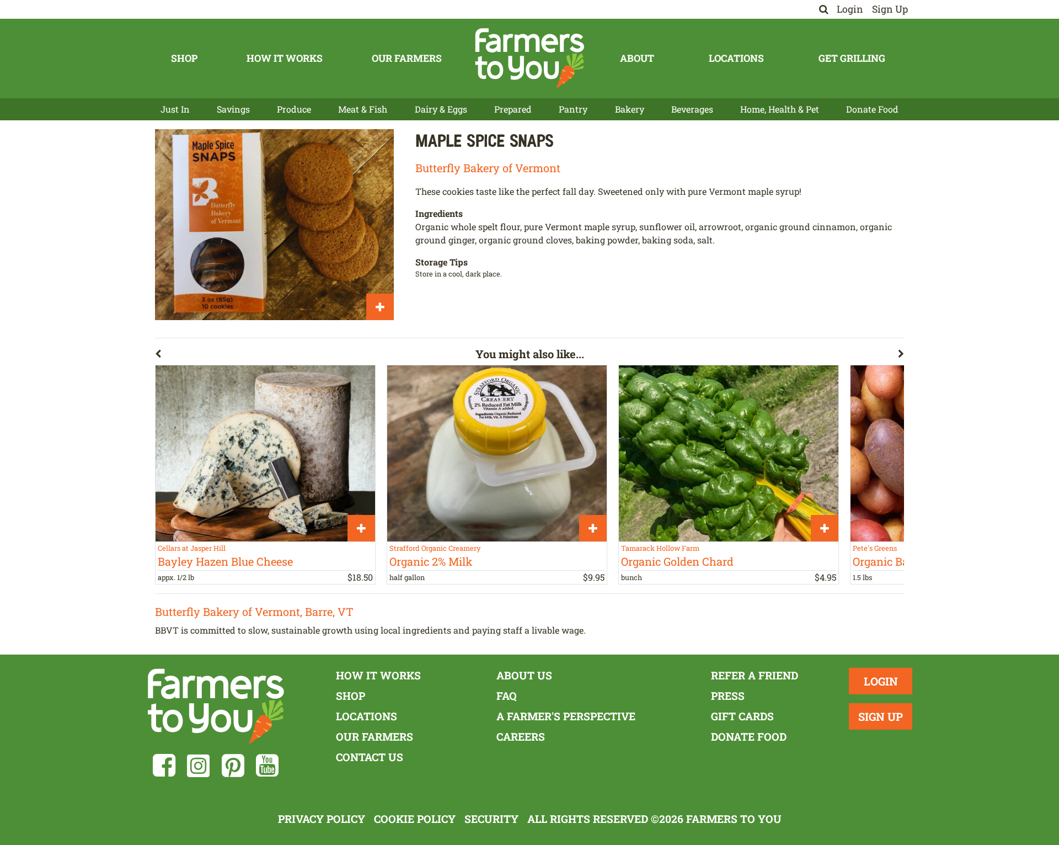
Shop (184, 58)
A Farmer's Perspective (565, 716)
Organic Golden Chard (677, 561)
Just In (175, 109)
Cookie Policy (415, 819)
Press (728, 696)
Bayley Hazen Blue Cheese (225, 561)
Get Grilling (852, 58)
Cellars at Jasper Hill (192, 548)
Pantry (573, 109)
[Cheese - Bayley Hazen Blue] (265, 453)
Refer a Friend (754, 675)
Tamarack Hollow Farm (660, 548)
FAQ (506, 696)
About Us (524, 675)
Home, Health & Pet (779, 109)
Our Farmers (407, 58)
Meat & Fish (362, 109)
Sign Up (890, 9)
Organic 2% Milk (431, 561)
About (637, 58)
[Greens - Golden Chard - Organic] (728, 453)
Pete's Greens (875, 548)
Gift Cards (742, 716)
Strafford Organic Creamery (434, 548)
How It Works (285, 58)
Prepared (513, 109)
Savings (233, 109)
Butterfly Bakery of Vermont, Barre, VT (254, 611)
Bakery (629, 109)
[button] (315, 356)
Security (491, 819)
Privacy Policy (321, 819)
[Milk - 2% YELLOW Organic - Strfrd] (497, 453)
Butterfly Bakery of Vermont (487, 168)
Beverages (692, 109)
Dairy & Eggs (441, 109)
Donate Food (872, 109)
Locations (736, 58)
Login (850, 9)
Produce (294, 109)
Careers (520, 736)
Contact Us (369, 757)
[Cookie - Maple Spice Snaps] (274, 224)
